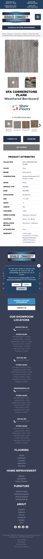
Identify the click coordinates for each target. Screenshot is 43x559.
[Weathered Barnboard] (8, 124)
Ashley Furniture (21, 491)
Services (21, 514)
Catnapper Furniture (21, 494)
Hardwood (21, 458)
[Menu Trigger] (38, 17)
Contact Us (12, 139)
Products (24, 33)
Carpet (21, 455)
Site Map (21, 542)
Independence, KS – (11, 6)
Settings (22, 288)
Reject (26, 284)
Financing (31, 139)
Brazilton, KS (21, 327)
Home (4, 33)
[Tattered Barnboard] (34, 124)
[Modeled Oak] (26, 124)
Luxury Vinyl (17, 33)
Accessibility (21, 540)
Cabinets (21, 476)
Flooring (9, 33)
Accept (16, 284)
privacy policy (24, 277)
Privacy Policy (21, 544)
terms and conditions (14, 279)
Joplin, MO (21, 419)
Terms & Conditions (21, 547)
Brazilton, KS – (10, 2)
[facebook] (15, 527)
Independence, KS (21, 388)
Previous (3, 81)
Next (40, 81)
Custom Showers (21, 481)
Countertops (21, 478)
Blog (21, 522)
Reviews (21, 520)
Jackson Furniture (21, 496)
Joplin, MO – (32, 6)
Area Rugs (21, 465)
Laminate (21, 460)
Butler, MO (21, 358)
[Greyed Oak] (17, 124)
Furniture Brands (21, 499)
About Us (21, 512)
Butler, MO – (32, 2)
